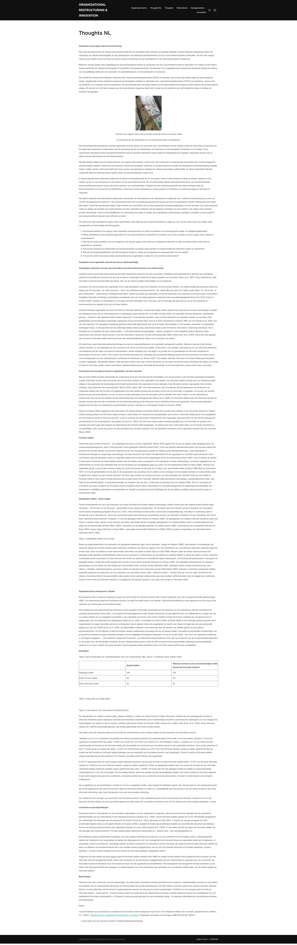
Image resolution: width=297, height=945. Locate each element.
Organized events (139, 8)
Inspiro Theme (202, 939)
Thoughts (169, 8)
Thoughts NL (155, 8)
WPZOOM (214, 939)
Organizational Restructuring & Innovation (93, 10)
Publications (182, 8)
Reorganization (197, 8)
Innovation (201, 12)
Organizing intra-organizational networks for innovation (114, 915)
